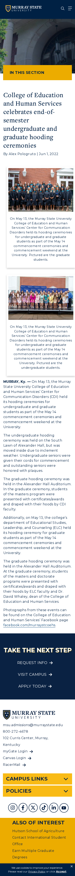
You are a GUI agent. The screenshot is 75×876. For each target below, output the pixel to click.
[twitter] (34, 808)
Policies (18, 791)
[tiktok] (44, 808)
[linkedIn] (54, 808)
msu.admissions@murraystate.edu (33, 725)
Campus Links (27, 779)
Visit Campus (32, 674)
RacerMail (11, 765)
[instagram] (13, 808)
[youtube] (64, 808)
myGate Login (15, 751)
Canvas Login (14, 758)
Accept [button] (61, 871)
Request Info (32, 662)
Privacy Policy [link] (36, 871)
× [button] (71, 866)
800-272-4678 (15, 731)
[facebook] (24, 808)
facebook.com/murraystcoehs (29, 625)
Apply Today (32, 686)
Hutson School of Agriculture (38, 831)
